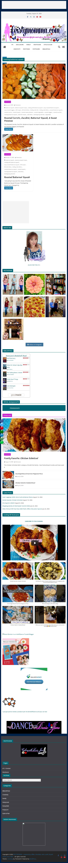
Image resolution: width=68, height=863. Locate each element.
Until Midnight (11, 386)
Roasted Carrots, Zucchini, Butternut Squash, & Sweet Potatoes (30, 119)
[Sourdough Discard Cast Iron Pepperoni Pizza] (8, 475)
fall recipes (18, 110)
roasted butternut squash (56, 110)
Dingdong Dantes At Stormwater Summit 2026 (16, 506)
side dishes (30, 114)
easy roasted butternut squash (51, 107)
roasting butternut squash (10, 114)
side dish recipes (22, 114)
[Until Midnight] (4, 386)
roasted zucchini (57, 112)
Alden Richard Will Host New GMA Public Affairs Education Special (22, 509)
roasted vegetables (38, 112)
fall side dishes (25, 110)
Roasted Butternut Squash (17, 177)
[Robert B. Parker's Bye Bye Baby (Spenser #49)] (4, 365)
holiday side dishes (44, 110)
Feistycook (37, 44)
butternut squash (10, 107)
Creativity (17, 49)
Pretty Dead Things (12, 379)
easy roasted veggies (9, 110)
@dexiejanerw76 (15, 408)
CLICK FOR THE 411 (34, 265)
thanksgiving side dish (39, 114)
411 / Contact (6, 768)
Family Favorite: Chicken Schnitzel (21, 458)
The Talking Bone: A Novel (14, 372)
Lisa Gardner (10, 360)
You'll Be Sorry (11, 358)
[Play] (35, 543)
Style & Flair (48, 44)
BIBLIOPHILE (46, 49)
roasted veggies (48, 112)
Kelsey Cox (10, 381)
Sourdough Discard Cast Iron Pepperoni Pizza (29, 474)
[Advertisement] (34, 5)
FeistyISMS (26, 49)
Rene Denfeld (11, 374)
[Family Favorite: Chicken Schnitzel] (34, 435)
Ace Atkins (10, 369)
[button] (18, 572)
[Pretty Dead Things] (4, 379)
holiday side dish (34, 110)
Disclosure (20, 44)
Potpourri (36, 49)
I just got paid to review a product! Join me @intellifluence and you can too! (24, 712)
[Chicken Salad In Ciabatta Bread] (8, 484)
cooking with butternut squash (35, 107)
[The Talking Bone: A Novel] (4, 372)
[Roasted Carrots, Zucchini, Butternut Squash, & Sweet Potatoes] (34, 81)
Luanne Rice (10, 387)
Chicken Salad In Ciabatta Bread (25, 483)
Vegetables (48, 114)
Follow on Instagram (35, 344)
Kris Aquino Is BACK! (8, 503)
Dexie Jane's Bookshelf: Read (16, 356)
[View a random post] (63, 47)
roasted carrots (8, 112)
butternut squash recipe (21, 107)
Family (28, 44)
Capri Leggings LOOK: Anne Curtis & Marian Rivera (17, 497)
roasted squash (16, 112)
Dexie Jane (18, 105)
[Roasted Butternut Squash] (17, 142)
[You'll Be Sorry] (4, 358)
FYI (12, 44)
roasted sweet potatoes (27, 112)
